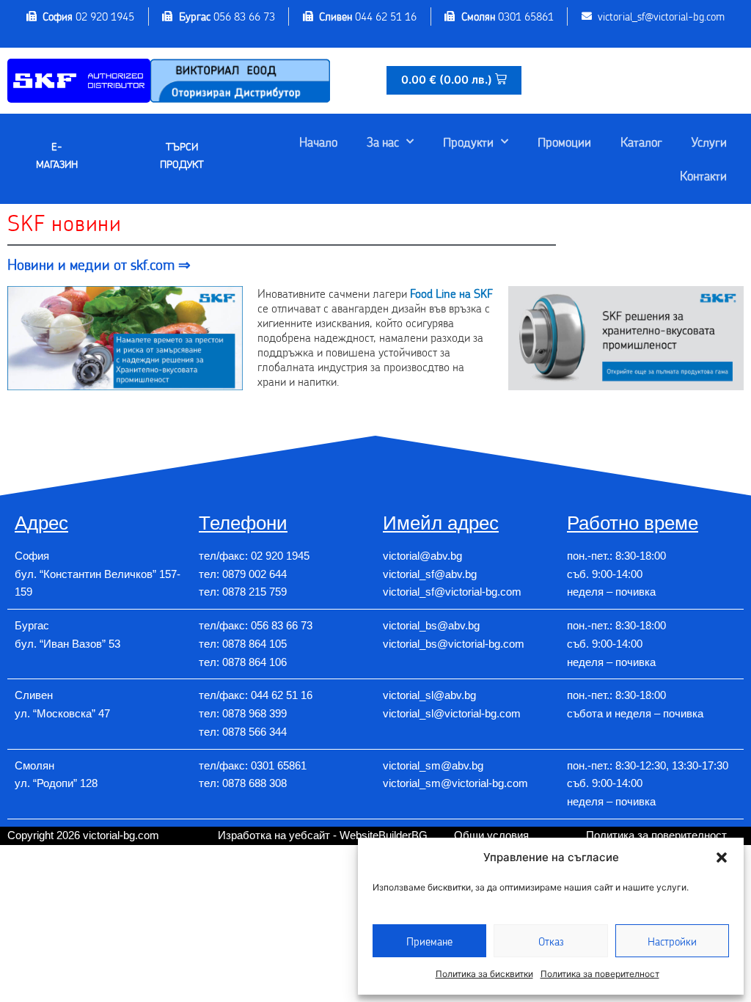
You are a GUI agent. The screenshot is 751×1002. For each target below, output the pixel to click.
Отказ (551, 941)
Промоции (564, 142)
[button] (721, 857)
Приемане (429, 941)
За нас (383, 142)
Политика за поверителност (600, 973)
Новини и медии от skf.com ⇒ (99, 264)
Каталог (641, 142)
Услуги (709, 142)
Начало (318, 142)
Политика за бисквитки (484, 973)
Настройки (672, 941)
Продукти (468, 142)
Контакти (703, 175)
